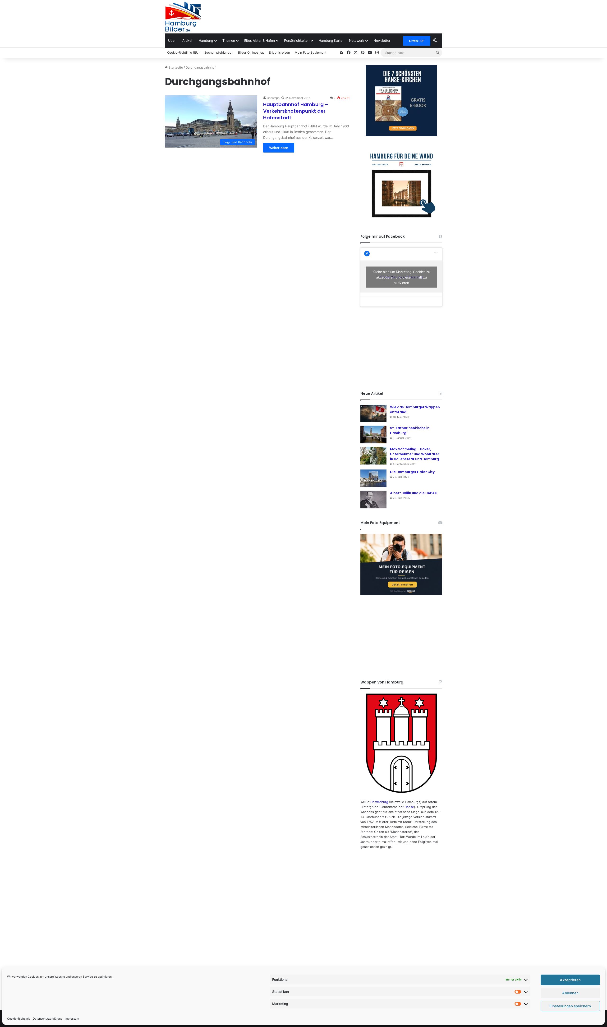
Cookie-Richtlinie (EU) (183, 52)
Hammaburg (379, 802)
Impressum (72, 1018)
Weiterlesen (278, 148)
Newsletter (381, 40)
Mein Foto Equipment (310, 52)
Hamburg (206, 40)
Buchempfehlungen (218, 52)
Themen (228, 40)
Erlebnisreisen (279, 52)
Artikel (187, 40)
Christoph (273, 98)
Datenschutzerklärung (47, 1018)
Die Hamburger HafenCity (412, 471)
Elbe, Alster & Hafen (259, 40)
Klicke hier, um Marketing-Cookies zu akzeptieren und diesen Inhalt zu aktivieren (401, 277)
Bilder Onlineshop (251, 52)
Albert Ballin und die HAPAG (413, 493)
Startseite (175, 67)
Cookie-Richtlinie (18, 1018)
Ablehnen (570, 993)
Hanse (409, 807)
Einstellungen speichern (570, 1006)
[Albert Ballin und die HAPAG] (373, 499)
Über (172, 40)
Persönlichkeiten (296, 40)
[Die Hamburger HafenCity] (373, 478)
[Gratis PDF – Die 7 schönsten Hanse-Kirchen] (401, 100)
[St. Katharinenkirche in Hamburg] (373, 434)
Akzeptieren (570, 980)
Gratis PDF (416, 41)
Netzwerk (356, 40)
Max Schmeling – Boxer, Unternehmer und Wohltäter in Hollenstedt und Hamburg (414, 454)
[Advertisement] (351, 15)
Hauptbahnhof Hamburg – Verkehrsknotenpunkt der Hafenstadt (295, 111)
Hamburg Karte (330, 40)
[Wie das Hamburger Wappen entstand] (373, 413)
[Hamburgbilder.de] (183, 16)
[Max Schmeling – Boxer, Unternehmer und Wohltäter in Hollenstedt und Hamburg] (373, 456)
